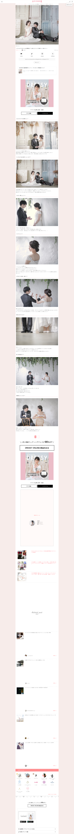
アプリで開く (29, 113)
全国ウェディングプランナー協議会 (52, 778)
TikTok (32, 56)
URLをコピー (37, 62)
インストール (45, 113)
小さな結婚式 (27, 791)
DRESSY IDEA (36, 778)
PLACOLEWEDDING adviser (19, 778)
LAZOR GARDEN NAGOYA (28, 785)
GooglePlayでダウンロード (30, 822)
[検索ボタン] (72, 1)
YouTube (21, 56)
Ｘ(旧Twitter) (53, 56)
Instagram (42, 56)
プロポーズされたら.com (28, 778)
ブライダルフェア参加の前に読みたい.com (44, 778)
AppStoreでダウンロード (23, 822)
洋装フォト (18, 50)
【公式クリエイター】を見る (52, 794)
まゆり (24, 50)
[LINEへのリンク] (69, 1)
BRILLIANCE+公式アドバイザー (19, 792)
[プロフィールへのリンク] (32, 523)
